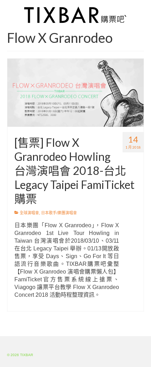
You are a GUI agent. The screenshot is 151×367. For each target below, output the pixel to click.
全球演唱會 (29, 213)
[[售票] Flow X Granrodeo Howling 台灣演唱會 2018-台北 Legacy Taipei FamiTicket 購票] (75, 92)
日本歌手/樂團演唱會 (59, 213)
